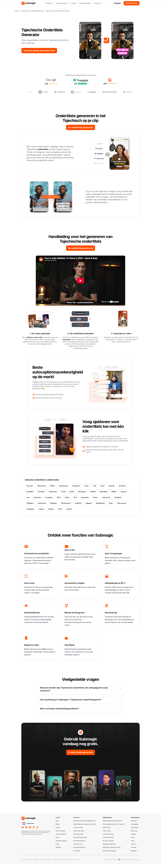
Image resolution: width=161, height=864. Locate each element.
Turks (86, 486)
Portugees (30, 509)
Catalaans (30, 503)
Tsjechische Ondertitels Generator (57, 11)
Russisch (41, 492)
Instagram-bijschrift (109, 844)
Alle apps (134, 821)
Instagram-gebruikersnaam (111, 847)
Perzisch (30, 486)
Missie (58, 824)
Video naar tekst (78, 831)
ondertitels (43, 149)
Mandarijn (103, 492)
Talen (57, 844)
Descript (133, 847)
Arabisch (78, 503)
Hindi (58, 497)
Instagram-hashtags (109, 851)
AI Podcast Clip (78, 834)
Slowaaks (30, 492)
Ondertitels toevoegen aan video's (84, 824)
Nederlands (100, 503)
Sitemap (58, 847)
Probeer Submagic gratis (80, 752)
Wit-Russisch (66, 503)
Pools (63, 492)
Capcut (133, 844)
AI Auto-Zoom (77, 844)
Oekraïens (76, 486)
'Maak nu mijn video (35, 337)
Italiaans (89, 503)
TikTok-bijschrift (108, 837)
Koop (57, 837)
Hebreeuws (41, 486)
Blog (57, 821)
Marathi (93, 492)
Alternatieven (135, 817)
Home (17, 11)
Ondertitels (134, 827)
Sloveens (122, 486)
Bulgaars (53, 503)
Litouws (123, 492)
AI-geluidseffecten (79, 847)
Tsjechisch (106, 497)
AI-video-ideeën (108, 841)
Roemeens (53, 492)
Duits (111, 503)
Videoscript (106, 827)
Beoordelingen (60, 831)
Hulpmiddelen (107, 817)
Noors (72, 492)
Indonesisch (121, 503)
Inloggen (117, 3)
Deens (95, 497)
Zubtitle (133, 834)
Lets (28, 497)
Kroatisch (117, 497)
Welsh (52, 486)
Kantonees (42, 503)
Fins (75, 497)
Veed (132, 841)
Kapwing (134, 851)
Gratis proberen (132, 3)
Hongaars (48, 497)
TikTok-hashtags (108, 834)
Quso (132, 837)
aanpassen (67, 339)
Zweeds (112, 486)
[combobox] (29, 823)
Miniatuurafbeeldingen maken (112, 821)
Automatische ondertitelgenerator (32, 11)
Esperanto (85, 497)
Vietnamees (63, 486)
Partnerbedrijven (85, 3)
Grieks (67, 497)
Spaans (51, 509)
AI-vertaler (76, 851)
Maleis (114, 492)
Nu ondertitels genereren (80, 127)
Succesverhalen (61, 834)
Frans (60, 509)
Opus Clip (134, 831)
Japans (41, 509)
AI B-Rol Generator (79, 841)
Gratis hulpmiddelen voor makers (113, 824)
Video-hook (107, 831)
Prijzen (73, 3)
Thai (94, 486)
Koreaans (37, 497)
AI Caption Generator (80, 837)
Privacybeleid (45, 859)
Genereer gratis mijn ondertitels (39, 50)
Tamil (102, 486)
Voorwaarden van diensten (30, 859)
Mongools (82, 492)
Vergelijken (134, 824)
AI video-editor (78, 827)
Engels (69, 509)
